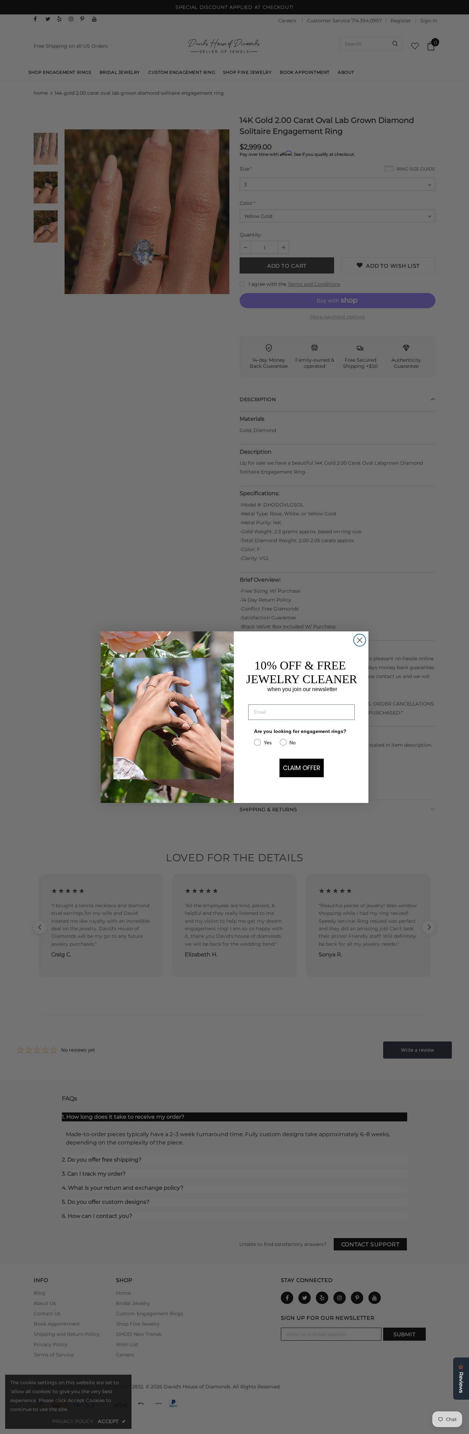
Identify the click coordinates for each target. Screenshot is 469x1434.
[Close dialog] (360, 640)
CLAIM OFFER (301, 767)
